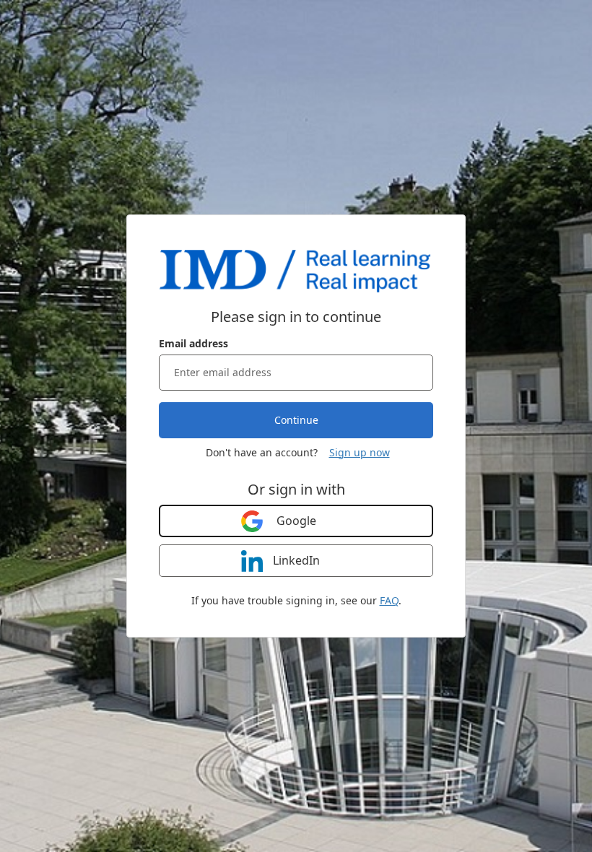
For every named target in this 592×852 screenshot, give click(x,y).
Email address (193, 343)
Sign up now (359, 452)
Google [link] (296, 521)
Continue (296, 420)
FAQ (389, 600)
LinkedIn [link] (296, 560)
